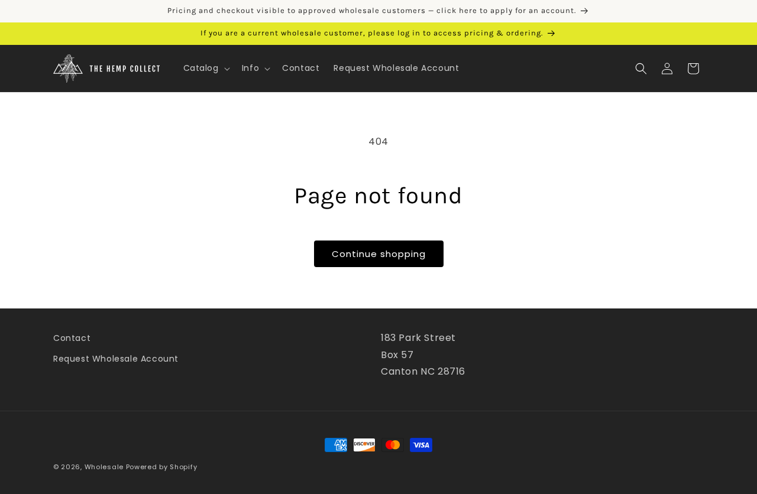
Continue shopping (379, 254)
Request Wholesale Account (116, 359)
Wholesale (104, 467)
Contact (71, 338)
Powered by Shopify (162, 467)
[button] (205, 68)
